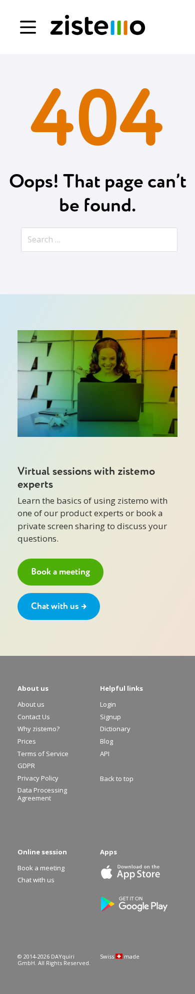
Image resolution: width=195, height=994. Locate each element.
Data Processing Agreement (42, 794)
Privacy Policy (38, 779)
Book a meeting (60, 572)
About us (31, 705)
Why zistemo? (39, 729)
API (105, 754)
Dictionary (115, 729)
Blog (106, 742)
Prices (27, 742)
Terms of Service (43, 754)
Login (108, 705)
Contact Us (34, 717)
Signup (110, 717)
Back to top (117, 779)
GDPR (26, 766)
